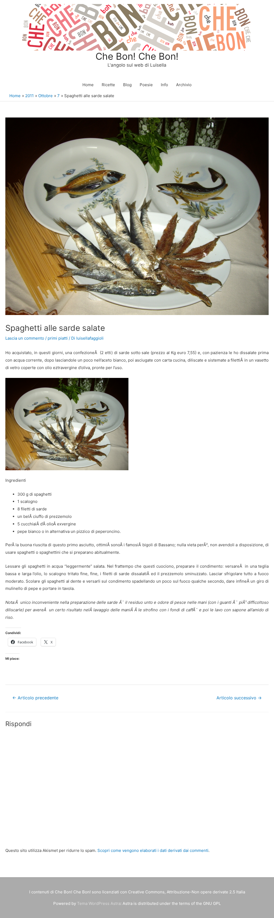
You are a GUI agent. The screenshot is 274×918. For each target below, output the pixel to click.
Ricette (108, 84)
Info (164, 84)
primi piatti (58, 338)
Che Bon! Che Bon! (137, 56)
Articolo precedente (35, 697)
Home (88, 84)
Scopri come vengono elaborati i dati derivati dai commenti (152, 850)
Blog (127, 84)
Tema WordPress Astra (98, 903)
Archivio (184, 84)
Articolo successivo (239, 697)
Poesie (146, 84)
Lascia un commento (24, 338)
